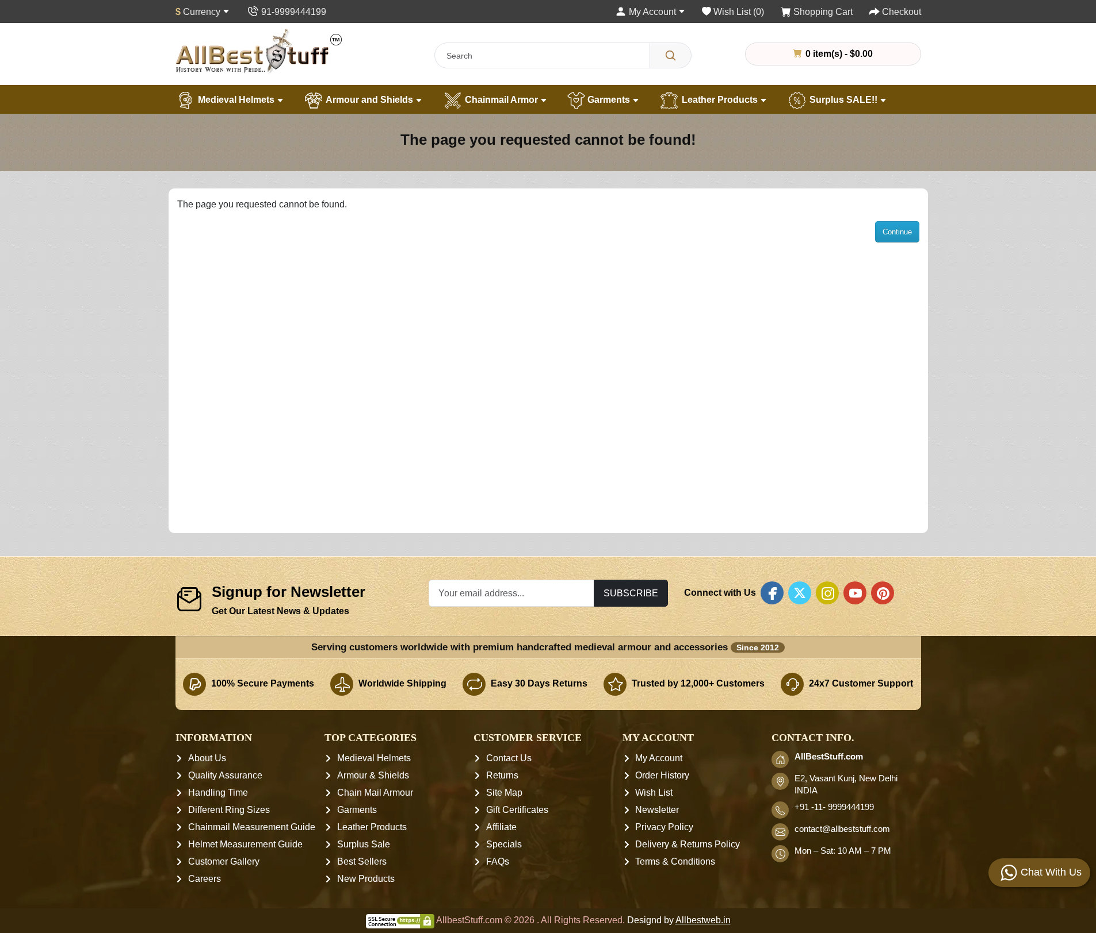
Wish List (654, 792)
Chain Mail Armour (375, 792)
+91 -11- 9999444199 (834, 807)
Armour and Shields (369, 100)
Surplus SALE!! (843, 100)
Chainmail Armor (501, 100)
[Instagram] (827, 592)
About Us (207, 758)
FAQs (497, 861)
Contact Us (509, 758)
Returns (502, 775)
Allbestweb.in (703, 920)
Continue (897, 232)
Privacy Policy (664, 827)
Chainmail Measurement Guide (251, 827)
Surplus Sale (363, 844)
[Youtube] (854, 592)
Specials (504, 844)
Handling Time (218, 792)
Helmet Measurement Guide (245, 844)
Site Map (504, 792)
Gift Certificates (517, 810)
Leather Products (719, 100)
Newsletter (657, 810)
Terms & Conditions (675, 861)
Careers (204, 879)
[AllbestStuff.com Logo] (258, 51)
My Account (658, 758)
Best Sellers (362, 861)
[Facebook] (772, 592)
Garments (608, 100)
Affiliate (501, 827)
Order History (662, 775)
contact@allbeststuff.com (842, 829)
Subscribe (631, 593)
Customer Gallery (223, 861)
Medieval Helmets (236, 100)
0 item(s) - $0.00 (838, 53)
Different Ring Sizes (229, 810)
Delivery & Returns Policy (687, 844)
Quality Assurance (225, 775)
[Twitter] (799, 592)
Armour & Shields (373, 775)
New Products (366, 879)
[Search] (671, 55)
